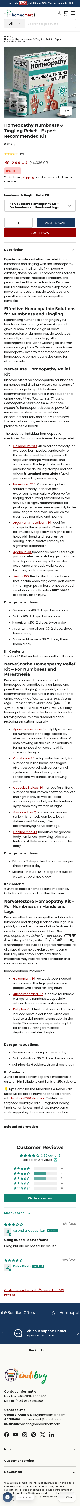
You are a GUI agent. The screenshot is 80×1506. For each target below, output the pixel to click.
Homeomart (20, 1483)
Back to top (38, 1350)
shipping (28, 177)
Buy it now (40, 232)
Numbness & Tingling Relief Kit (26, 195)
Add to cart (56, 222)
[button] (65, 13)
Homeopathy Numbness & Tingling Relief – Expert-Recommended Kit (33, 40)
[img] (13, 1224)
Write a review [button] (40, 1198)
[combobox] (40, 23)
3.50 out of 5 (51, 1155)
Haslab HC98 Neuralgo (28, 1098)
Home (7, 37)
